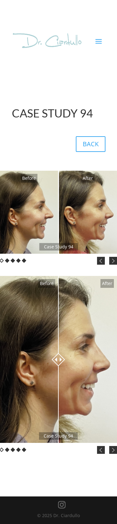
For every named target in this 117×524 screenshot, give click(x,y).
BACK (91, 144)
